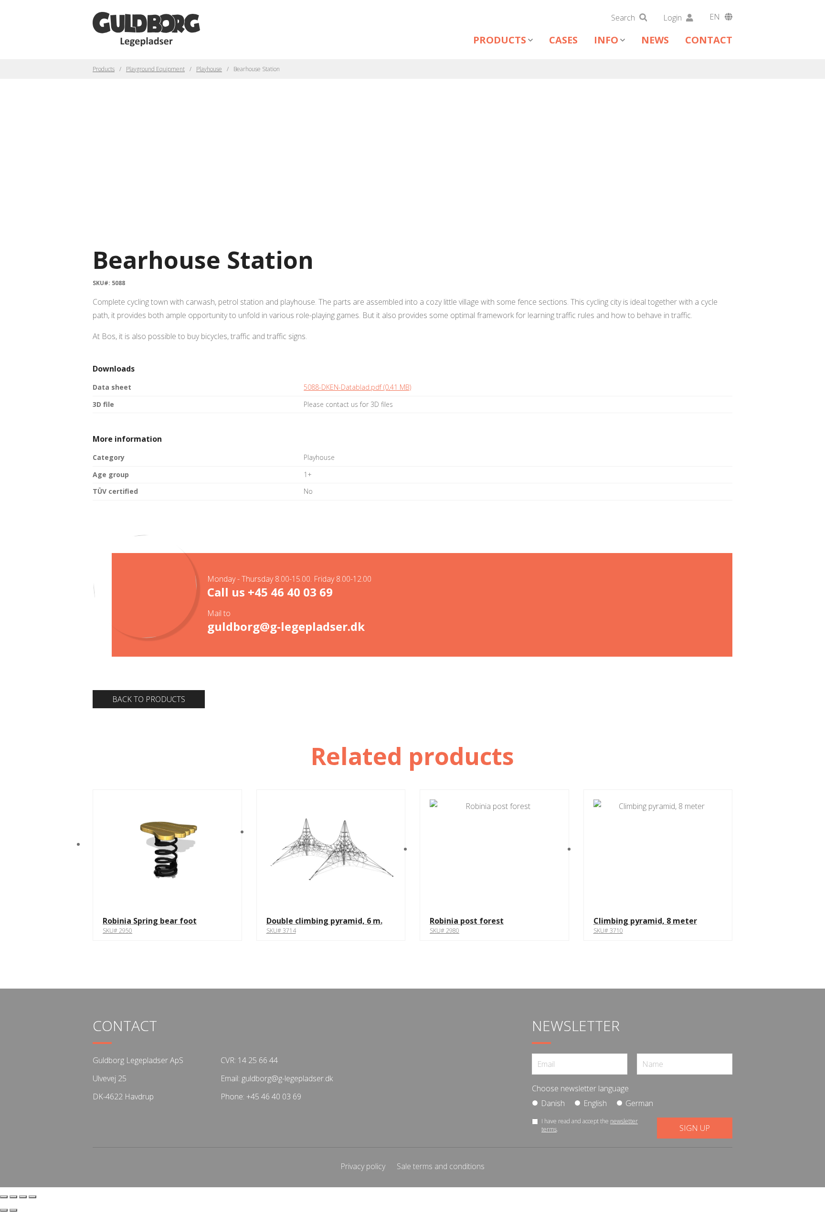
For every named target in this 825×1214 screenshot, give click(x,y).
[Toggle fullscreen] (13, 1196)
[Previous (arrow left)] (4, 1210)
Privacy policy (362, 1166)
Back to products (148, 699)
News (655, 39)
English (595, 1103)
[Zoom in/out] (4, 1196)
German (639, 1103)
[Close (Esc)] (32, 1196)
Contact (708, 39)
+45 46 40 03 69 (290, 592)
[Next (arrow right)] (13, 1210)
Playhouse (209, 69)
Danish (553, 1103)
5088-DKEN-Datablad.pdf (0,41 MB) (357, 387)
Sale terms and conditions (441, 1166)
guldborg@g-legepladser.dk (286, 626)
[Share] (23, 1196)
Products (499, 39)
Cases (563, 39)
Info (606, 39)
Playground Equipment (155, 69)
